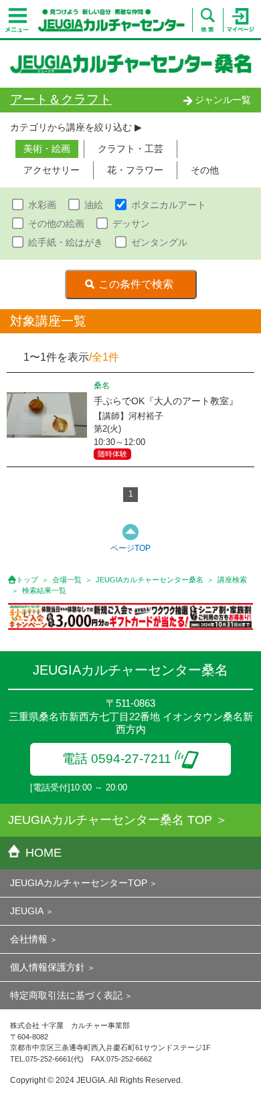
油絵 (93, 204)
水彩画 (42, 204)
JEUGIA (27, 911)
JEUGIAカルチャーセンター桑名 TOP (110, 820)
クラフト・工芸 (130, 148)
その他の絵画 (56, 223)
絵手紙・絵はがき (65, 242)
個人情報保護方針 (47, 967)
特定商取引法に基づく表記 (66, 995)
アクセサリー (51, 170)
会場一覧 (67, 580)
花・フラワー (135, 170)
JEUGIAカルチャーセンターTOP (78, 882)
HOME (43, 852)
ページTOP (130, 548)
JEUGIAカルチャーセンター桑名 (149, 580)
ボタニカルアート (168, 204)
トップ (27, 580)
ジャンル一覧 (223, 99)
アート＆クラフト (61, 99)
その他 (205, 170)
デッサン (131, 223)
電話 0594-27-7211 (116, 759)
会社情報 (29, 939)
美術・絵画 (46, 148)
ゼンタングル (159, 242)
